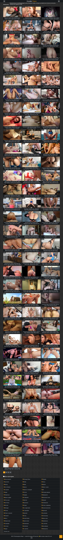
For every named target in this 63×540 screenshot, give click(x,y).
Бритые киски (26, 520)
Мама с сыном (45, 487)
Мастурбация (45, 526)
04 (10, 472)
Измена (44, 484)
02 (6, 472)
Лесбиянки (26, 526)
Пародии (44, 479)
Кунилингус (26, 502)
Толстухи (6, 526)
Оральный (45, 510)
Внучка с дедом (8, 497)
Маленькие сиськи (46, 497)
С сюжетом (26, 528)
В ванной (6, 515)
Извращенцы (45, 528)
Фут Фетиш (7, 502)
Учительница (45, 515)
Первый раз (7, 494)
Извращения (45, 494)
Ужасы (44, 481)
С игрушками (26, 510)
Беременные (45, 520)
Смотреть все (7, 531)
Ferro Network (7, 487)
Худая (6, 492)
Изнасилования (8, 479)
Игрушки (44, 500)
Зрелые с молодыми (28, 489)
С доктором (45, 513)
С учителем (45, 523)
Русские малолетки (46, 507)
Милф (25, 481)
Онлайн (32, 1)
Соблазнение (45, 502)
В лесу (25, 515)
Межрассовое (7, 520)
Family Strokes (26, 518)
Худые (6, 528)
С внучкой (7, 489)
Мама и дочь (45, 518)
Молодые (7, 507)
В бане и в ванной (8, 513)
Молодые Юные (27, 479)
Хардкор (25, 494)
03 (8, 472)
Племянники (26, 523)
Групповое (7, 481)
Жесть (6, 518)
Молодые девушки (46, 492)
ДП (43, 489)
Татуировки (7, 523)
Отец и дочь (7, 500)
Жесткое (6, 505)
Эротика (25, 500)
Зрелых (25, 487)
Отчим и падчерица (47, 505)
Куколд (6, 484)
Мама (25, 484)
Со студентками (27, 507)
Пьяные (25, 492)
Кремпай (25, 513)
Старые (25, 505)
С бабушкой (26, 497)
